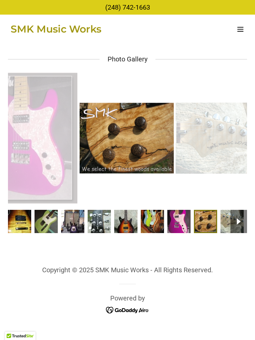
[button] (240, 29)
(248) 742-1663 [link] (127, 7)
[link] (56, 30)
